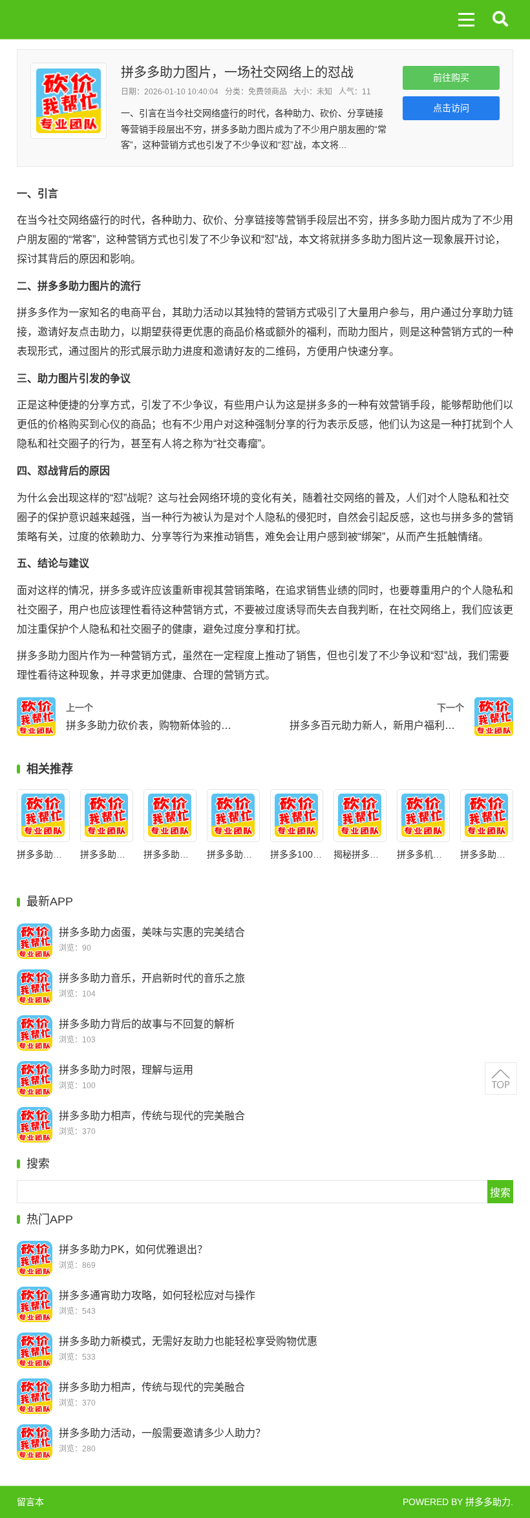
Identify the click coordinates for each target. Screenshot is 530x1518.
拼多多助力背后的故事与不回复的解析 (147, 1023)
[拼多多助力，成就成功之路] (486, 815)
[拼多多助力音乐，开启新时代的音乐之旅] (34, 987)
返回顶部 (500, 1078)
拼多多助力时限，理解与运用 (126, 1069)
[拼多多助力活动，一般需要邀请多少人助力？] (34, 1442)
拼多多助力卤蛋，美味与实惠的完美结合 (152, 932)
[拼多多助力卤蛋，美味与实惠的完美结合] (34, 941)
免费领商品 (267, 91)
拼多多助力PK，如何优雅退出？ (133, 1249)
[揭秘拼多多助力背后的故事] (359, 815)
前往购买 (451, 77)
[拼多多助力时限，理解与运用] (106, 815)
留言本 (30, 1502)
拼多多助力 (488, 1502)
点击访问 (451, 108)
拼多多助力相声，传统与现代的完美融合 (152, 1115)
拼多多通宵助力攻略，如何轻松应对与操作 (157, 1295)
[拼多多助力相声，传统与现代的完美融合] (169, 815)
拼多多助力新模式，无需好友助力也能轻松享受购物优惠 (188, 1341)
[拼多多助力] (68, 19)
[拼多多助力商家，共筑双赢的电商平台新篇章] (233, 815)
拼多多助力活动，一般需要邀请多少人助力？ (162, 1433)
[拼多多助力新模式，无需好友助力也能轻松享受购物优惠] (34, 1350)
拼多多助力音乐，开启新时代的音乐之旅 (152, 978)
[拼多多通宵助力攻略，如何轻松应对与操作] (34, 1304)
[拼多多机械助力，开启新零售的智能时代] (423, 815)
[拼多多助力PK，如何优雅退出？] (34, 1258)
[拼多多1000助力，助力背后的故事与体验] (296, 815)
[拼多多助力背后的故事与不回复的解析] (43, 815)
